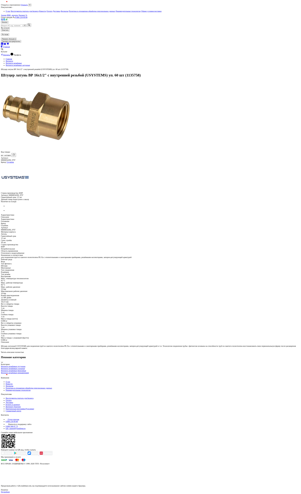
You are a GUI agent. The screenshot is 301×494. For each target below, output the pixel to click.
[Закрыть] (29, 5)
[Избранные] (5, 44)
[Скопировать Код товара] (13, 155)
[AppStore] (7, 455)
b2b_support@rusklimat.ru (16, 428)
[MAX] (2, 20)
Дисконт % (22, 15)
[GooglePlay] (20, 455)
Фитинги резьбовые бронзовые (13, 371)
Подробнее (5, 492)
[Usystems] (15, 191)
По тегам (5, 34)
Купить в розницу (13, 405)
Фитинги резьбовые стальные (13, 369)
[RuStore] (33, 455)
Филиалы (64, 11)
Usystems (10, 162)
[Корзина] (8, 44)
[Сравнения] (2, 44)
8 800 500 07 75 (12, 426)
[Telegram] (4, 20)
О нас (8, 11)
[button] (150, 359)
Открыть (24, 5)
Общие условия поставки (151, 11)
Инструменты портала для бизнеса (25, 11)
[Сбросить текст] (24, 25)
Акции (3, 15)
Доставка (56, 11)
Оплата (49, 11)
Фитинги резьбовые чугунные (13, 366)
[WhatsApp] (7, 20)
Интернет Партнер (13, 407)
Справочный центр (13, 411)
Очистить (5, 30)
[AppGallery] (46, 455)
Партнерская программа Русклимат (20, 409)
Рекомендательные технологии (128, 11)
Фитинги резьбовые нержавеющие (15, 373)
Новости (42, 11)
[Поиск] (29, 25)
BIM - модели (12, 15)
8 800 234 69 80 (21, 17)
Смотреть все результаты (11, 41)
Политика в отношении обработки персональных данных (92, 11)
